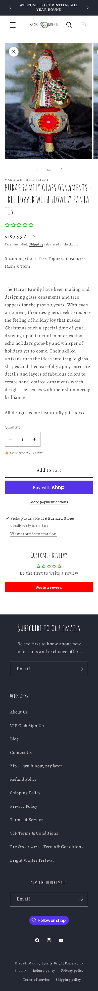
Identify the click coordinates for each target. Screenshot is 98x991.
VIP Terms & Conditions (34, 833)
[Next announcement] (87, 7)
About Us (19, 712)
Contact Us (21, 752)
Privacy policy (72, 970)
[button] (13, 25)
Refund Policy (23, 779)
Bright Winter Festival (32, 860)
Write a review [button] (49, 587)
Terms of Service (26, 820)
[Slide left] (36, 169)
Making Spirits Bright (46, 963)
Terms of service (36, 979)
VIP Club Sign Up (27, 726)
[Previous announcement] (10, 7)
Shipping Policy (25, 793)
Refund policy (44, 970)
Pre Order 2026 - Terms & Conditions (46, 847)
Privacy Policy (23, 806)
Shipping (36, 244)
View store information (33, 534)
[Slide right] (61, 169)
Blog (14, 739)
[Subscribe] (81, 669)
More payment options (49, 501)
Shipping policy (68, 979)
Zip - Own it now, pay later (36, 766)
